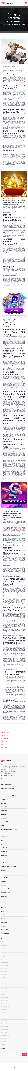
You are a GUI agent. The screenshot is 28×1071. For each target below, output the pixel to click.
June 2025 (3, 980)
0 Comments (22, 68)
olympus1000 (4, 821)
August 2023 (4, 1038)
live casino (4, 810)
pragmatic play (4, 731)
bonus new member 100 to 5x (9, 795)
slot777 (3, 911)
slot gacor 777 (5, 889)
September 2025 (5, 971)
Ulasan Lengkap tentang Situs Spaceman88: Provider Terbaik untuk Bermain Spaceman (12, 72)
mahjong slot (4, 814)
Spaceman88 (12, 68)
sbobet (3, 825)
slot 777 (3, 844)
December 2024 (4, 997)
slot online (4, 896)
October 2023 (4, 1032)
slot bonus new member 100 (8, 866)
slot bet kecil (4, 851)
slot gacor (4, 885)
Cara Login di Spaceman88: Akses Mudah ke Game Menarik (13, 203)
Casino (3, 799)
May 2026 (3, 954)
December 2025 (4, 962)
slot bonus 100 (5, 859)
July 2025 (3, 977)
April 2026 (3, 956)
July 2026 (3, 948)
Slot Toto (3, 907)
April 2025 (3, 986)
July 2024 (3, 1012)
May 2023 (3, 1044)
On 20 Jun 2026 (6, 66)
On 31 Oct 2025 (6, 319)
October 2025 (4, 968)
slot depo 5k (4, 881)
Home (3, 24)
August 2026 (4, 945)
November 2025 (4, 965)
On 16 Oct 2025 (6, 510)
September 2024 (5, 1006)
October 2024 (4, 1003)
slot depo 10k (4, 737)
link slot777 (4, 807)
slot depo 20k (4, 877)
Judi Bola (3, 803)
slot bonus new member (7, 862)
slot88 (3, 915)
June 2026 (3, 951)
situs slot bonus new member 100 (10, 833)
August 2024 (4, 1009)
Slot (5, 320)
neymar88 (4, 818)
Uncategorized (5, 933)
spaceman (6, 68)
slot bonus (4, 855)
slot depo (3, 870)
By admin (14, 66)
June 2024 (3, 1015)
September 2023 (5, 1035)
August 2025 (4, 974)
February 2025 (4, 991)
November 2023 (4, 1029)
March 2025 (3, 988)
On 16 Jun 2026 (6, 198)
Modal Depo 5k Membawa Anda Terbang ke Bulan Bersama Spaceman (12, 324)
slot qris (3, 900)
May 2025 (3, 983)
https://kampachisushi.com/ (9, 367)
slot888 (3, 918)
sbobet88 (3, 743)
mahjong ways (4, 747)
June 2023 (3, 1041)
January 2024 (4, 1023)
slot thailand (4, 903)
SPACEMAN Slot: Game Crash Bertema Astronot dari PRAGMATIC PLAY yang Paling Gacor (12, 516)
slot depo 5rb (4, 746)
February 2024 (4, 1020)
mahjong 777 (4, 744)
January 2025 (4, 994)
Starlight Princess (6, 929)
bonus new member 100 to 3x (9, 792)
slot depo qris (4, 734)
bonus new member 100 (6, 740)
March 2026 (3, 959)
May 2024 (3, 1018)
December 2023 (4, 1026)
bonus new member (5, 732)
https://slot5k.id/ (5, 738)
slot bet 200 (4, 848)
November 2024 (4, 1000)
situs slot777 (4, 836)
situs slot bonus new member (9, 829)
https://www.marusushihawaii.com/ (17, 529)
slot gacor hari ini (4, 735)
